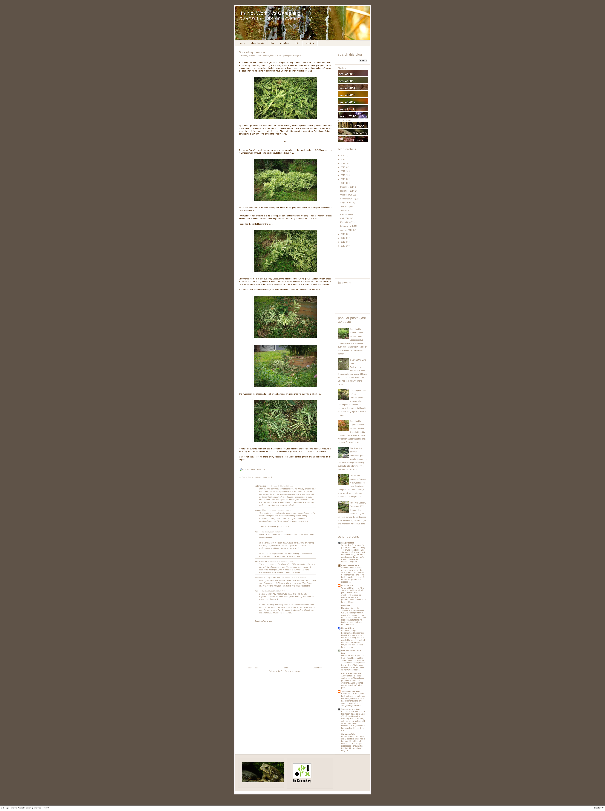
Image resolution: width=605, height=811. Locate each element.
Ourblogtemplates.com (35, 808)
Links (297, 43)
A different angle (348, 676)
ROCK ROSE (347, 585)
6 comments (257, 477)
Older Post (317, 668)
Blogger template (10, 808)
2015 (343, 179)
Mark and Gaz (261, 510)
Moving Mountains (349, 736)
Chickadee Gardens (350, 565)
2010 (343, 246)
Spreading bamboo (252, 52)
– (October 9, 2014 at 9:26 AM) (281, 486)
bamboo (266, 56)
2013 (343, 234)
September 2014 (347, 199)
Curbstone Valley (349, 734)
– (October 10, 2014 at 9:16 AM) (293, 577)
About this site (257, 43)
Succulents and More (350, 709)
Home (242, 43)
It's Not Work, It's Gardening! (270, 13)
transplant (297, 56)
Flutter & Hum (347, 628)
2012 (343, 238)
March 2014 (345, 222)
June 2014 (345, 210)
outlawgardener (261, 486)
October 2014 (346, 195)
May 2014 (344, 214)
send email (267, 477)
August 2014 (346, 202)
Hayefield (345, 606)
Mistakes (284, 43)
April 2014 (345, 218)
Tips (272, 43)
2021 (343, 159)
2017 (343, 171)
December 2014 (347, 187)
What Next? (346, 694)
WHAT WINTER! (348, 588)
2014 (343, 183)
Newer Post (252, 668)
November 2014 (347, 191)
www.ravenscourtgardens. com (268, 577)
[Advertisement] (352, 264)
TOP (602, 808)
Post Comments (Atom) (290, 671)
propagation (287, 56)
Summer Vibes (347, 568)
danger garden (261, 561)
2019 (343, 163)
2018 (343, 167)
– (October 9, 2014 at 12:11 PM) (280, 561)
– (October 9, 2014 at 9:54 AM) (279, 510)
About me (310, 43)
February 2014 (346, 226)
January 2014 (346, 230)
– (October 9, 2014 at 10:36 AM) (271, 532)
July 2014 (344, 206)
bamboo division (276, 56)
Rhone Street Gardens (351, 673)
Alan (257, 532)
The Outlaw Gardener (350, 691)
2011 (343, 242)
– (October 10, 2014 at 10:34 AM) (272, 591)
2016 (343, 175)
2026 (343, 155)
